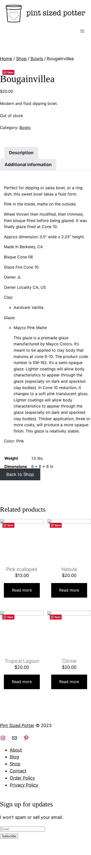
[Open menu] (82, 31)
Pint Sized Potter (17, 725)
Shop (21, 58)
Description (21, 152)
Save (10, 72)
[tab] (21, 153)
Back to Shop (20, 474)
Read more (22, 590)
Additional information (28, 164)
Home (6, 58)
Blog (14, 756)
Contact (18, 770)
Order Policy (22, 777)
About (16, 750)
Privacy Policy (24, 784)
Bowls (37, 58)
